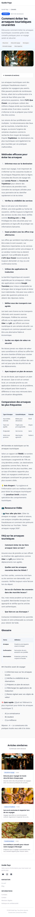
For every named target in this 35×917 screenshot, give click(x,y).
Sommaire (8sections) (12, 75)
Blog (2, 886)
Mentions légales (6, 900)
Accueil (3, 883)
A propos (4, 894)
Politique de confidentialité (9, 903)
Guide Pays (4, 9)
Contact (3, 897)
